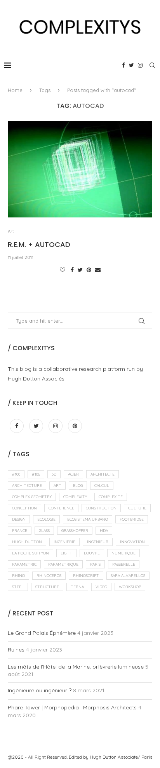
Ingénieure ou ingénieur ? (39, 690)
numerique (123, 553)
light (66, 553)
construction (101, 508)
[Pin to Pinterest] (89, 269)
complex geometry (32, 496)
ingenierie (64, 541)
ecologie (46, 519)
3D (54, 474)
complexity (75, 496)
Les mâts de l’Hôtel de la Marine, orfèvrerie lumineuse (76, 666)
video (101, 586)
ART (57, 485)
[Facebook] (123, 65)
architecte (102, 474)
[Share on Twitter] (80, 269)
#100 (16, 474)
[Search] (152, 65)
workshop (130, 586)
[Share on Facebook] (72, 269)
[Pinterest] (75, 425)
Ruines (16, 649)
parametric (24, 564)
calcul (101, 485)
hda (104, 530)
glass (44, 530)
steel (18, 586)
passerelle (123, 564)
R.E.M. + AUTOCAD (39, 244)
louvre (92, 553)
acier (73, 474)
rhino (18, 575)
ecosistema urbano (87, 519)
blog (78, 485)
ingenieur (97, 541)
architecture (27, 485)
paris (95, 564)
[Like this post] (62, 269)
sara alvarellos (128, 575)
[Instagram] (140, 65)
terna (77, 586)
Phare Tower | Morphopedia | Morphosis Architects (72, 707)
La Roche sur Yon (30, 553)
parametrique (63, 564)
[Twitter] (131, 65)
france (19, 530)
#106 (36, 474)
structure (47, 586)
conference (61, 508)
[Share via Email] (98, 269)
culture (137, 508)
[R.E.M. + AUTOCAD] (80, 169)
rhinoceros (49, 575)
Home (15, 90)
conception (24, 508)
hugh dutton (27, 541)
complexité (111, 496)
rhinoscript (86, 575)
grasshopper (74, 530)
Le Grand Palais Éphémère (42, 632)
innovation (132, 541)
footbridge (132, 519)
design (19, 519)
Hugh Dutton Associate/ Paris (121, 757)
